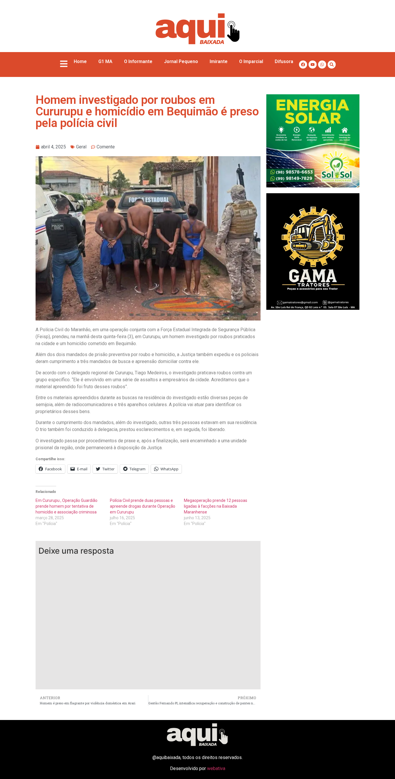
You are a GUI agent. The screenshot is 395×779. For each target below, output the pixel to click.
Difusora (284, 61)
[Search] (332, 64)
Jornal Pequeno (181, 61)
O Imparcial (251, 61)
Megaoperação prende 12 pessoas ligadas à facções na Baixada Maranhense (215, 506)
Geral (81, 147)
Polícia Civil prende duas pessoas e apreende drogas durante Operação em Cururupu (142, 506)
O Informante (138, 61)
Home (80, 61)
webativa (216, 768)
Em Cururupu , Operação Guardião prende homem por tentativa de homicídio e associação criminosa (66, 506)
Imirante (219, 61)
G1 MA (105, 61)
